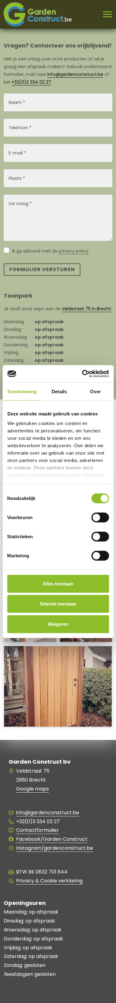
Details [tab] (59, 391)
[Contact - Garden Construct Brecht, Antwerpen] (58, 717)
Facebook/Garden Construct (52, 839)
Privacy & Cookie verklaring (49, 880)
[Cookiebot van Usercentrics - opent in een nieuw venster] (82, 374)
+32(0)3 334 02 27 (31, 82)
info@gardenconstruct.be (75, 74)
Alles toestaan (58, 583)
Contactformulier (37, 830)
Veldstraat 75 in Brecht (86, 309)
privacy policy (73, 251)
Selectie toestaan (58, 603)
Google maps (32, 788)
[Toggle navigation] (104, 14)
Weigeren (58, 623)
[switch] (100, 517)
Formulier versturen (42, 269)
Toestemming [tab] (22, 391)
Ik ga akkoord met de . (50, 251)
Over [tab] (95, 391)
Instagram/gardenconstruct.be (54, 848)
